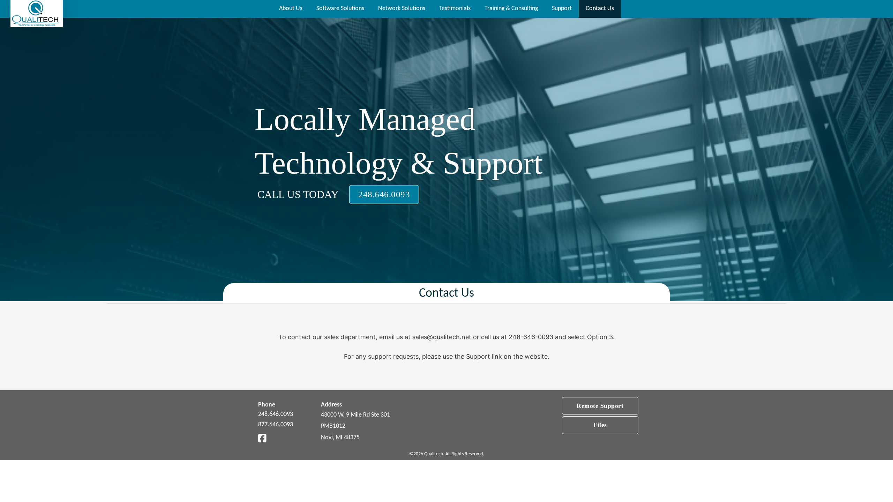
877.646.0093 (275, 424)
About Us (290, 8)
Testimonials (455, 8)
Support (562, 8)
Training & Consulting (511, 8)
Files (600, 424)
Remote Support (600, 405)
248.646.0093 (384, 194)
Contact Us (600, 8)
